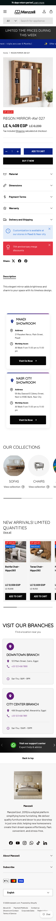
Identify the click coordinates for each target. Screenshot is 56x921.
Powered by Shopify (29, 903)
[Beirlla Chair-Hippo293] (15, 551)
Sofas (14, 481)
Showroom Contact (11, 910)
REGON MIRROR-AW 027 (20, 53)
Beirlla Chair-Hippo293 (12, 568)
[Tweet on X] (13, 261)
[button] (51, 11)
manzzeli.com (14, 903)
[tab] (9, 276)
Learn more (38, 2)
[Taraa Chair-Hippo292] (40, 551)
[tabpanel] (28, 287)
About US (7, 908)
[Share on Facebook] (19, 261)
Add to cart (38, 151)
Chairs (39, 481)
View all (7, 532)
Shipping (20, 131)
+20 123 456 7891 (19, 715)
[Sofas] (14, 465)
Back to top (28, 758)
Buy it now (28, 160)
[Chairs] (39, 465)
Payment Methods (21, 908)
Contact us (35, 908)
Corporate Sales (28, 910)
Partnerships (42, 910)
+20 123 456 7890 (20, 666)
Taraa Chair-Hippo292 (36, 568)
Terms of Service (9, 913)
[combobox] (28, 20)
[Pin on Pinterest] (26, 261)
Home (5, 53)
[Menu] (5, 11)
